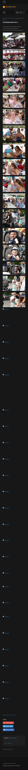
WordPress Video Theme (8, 765)
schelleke (13, 715)
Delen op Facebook (9, 729)
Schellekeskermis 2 (10, 22)
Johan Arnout (10, 18)
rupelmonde (8, 715)
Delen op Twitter (9, 726)
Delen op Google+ (9, 722)
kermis (4, 20)
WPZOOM (17, 765)
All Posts (10, 743)
